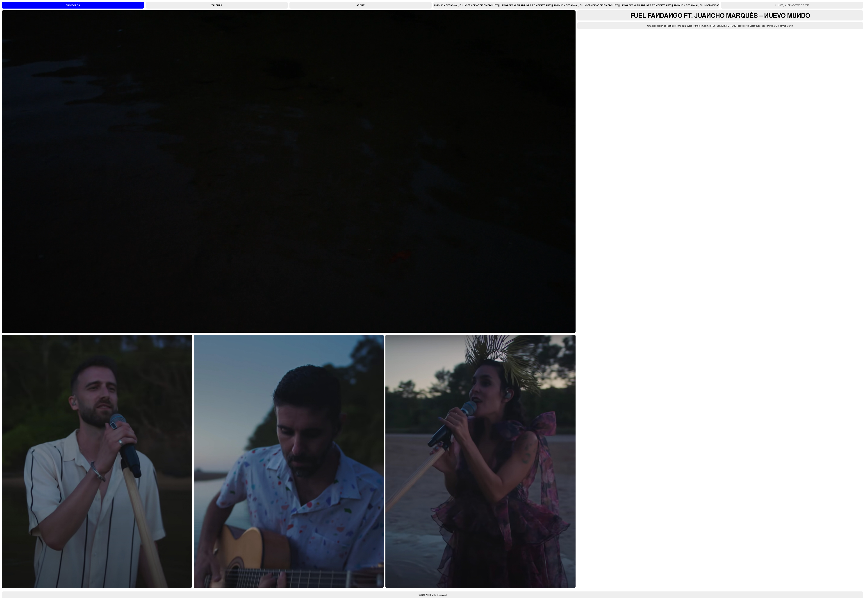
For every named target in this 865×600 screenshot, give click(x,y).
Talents (216, 5)
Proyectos (73, 5)
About (360, 5)
